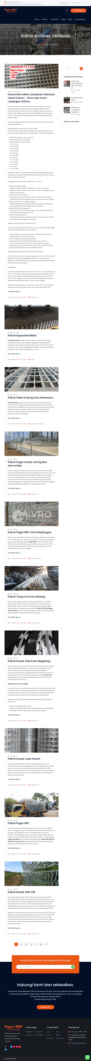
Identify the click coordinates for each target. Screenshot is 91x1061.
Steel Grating (39, 424)
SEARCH (81, 68)
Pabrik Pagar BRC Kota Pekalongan (29, 532)
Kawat (37, 297)
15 (41, 944)
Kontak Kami (78, 10)
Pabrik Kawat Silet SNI (21, 892)
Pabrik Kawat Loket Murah (24, 759)
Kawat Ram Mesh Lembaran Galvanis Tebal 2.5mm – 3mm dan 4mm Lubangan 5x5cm (31, 98)
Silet (57, 1032)
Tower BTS (38, 1032)
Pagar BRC (38, 558)
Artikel (32, 297)
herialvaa (13, 297)
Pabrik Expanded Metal (22, 335)
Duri (48, 1032)
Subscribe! (73, 967)
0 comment (23, 297)
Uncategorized (35, 623)
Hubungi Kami (45, 1007)
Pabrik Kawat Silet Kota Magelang (29, 661)
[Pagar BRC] (11, 10)
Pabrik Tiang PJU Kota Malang (26, 596)
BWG (58, 1035)
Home (35, 44)
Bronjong (50, 1038)
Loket (49, 1035)
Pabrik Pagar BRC (19, 823)
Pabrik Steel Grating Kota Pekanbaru (31, 397)
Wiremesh (29, 1035)
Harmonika (38, 1035)
